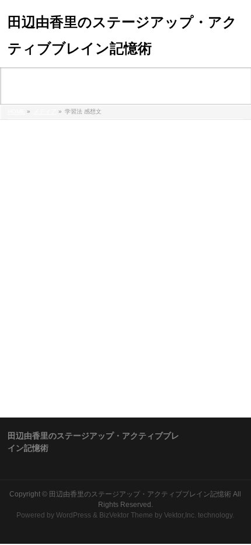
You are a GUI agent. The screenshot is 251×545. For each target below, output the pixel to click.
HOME (16, 111)
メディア (45, 111)
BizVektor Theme (126, 515)
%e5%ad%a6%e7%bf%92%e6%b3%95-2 (84, 134)
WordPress (73, 515)
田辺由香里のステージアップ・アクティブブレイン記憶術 (140, 494)
